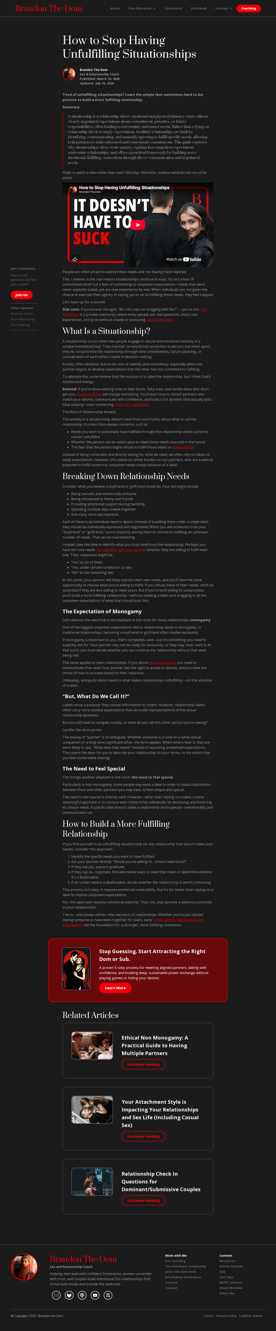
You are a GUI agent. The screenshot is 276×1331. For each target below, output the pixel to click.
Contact (171, 1288)
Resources (228, 1261)
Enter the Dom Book (180, 1272)
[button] (142, 8)
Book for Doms (22, 313)
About (115, 8)
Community (173, 8)
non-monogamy (162, 662)
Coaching (248, 8)
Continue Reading (143, 1064)
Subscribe (227, 1293)
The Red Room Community (185, 1266)
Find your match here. (132, 404)
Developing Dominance (183, 1277)
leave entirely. (183, 447)
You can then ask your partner (121, 549)
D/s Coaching (20, 325)
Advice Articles (231, 1266)
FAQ (223, 1272)
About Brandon (231, 1288)
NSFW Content (231, 1282)
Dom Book (199, 8)
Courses (171, 1282)
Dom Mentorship (23, 319)
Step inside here (160, 319)
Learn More (115, 987)
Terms (209, 1316)
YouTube (226, 1277)
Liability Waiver (251, 1316)
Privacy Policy (226, 1316)
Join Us (22, 295)
